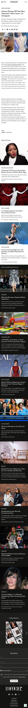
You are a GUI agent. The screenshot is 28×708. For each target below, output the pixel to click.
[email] (2, 29)
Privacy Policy (22, 677)
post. (20, 82)
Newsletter (14, 700)
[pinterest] (7, 29)
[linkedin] (10, 29)
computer (4, 78)
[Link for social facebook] (12, 694)
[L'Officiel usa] (14, 2)
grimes (3, 132)
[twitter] (12, 29)
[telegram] (17, 29)
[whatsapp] (14, 29)
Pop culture (5, 8)
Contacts (14, 698)
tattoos (9, 132)
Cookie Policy (14, 705)
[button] (26, 633)
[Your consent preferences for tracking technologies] (25, 705)
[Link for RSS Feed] (19, 694)
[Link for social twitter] (9, 694)
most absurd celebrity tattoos (13, 64)
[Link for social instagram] (15, 694)
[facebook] (5, 29)
